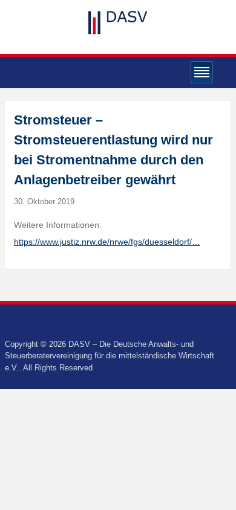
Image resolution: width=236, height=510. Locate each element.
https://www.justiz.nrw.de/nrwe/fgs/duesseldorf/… (107, 242)
